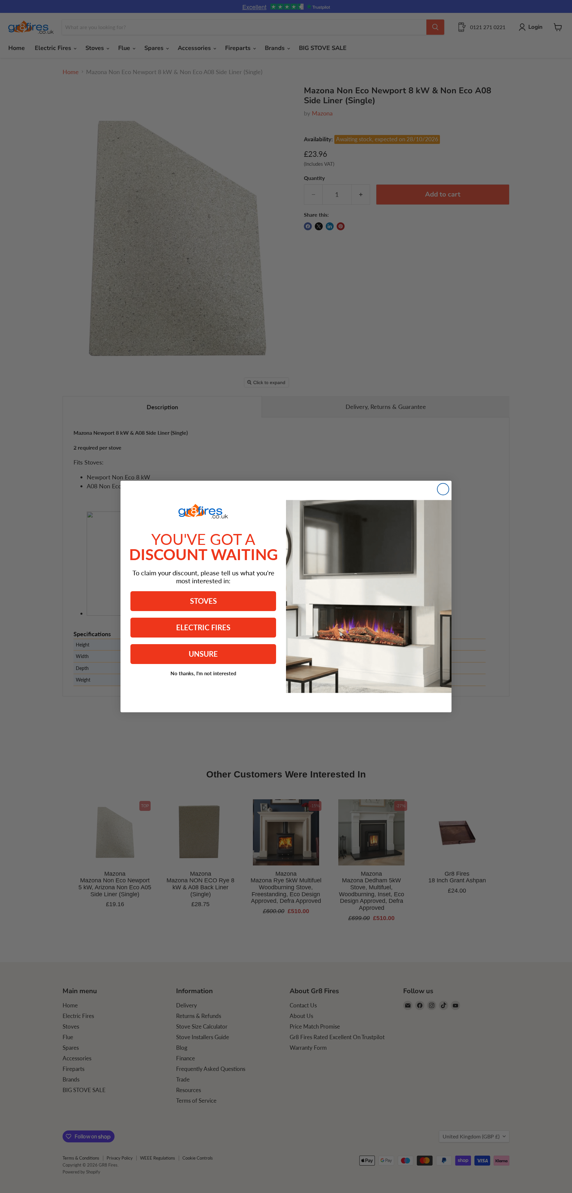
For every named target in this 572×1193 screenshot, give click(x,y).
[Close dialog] (443, 489)
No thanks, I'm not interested (203, 673)
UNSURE (203, 653)
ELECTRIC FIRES (203, 627)
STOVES (203, 600)
